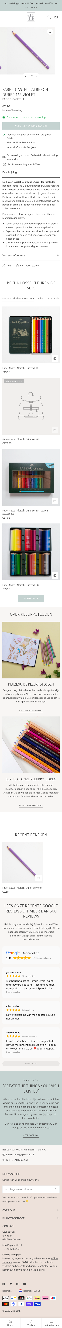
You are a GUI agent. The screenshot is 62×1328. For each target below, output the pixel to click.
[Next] (36, 76)
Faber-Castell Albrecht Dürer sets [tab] (18, 298)
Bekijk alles (31, 598)
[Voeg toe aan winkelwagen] (55, 358)
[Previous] (26, 76)
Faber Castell (13, 99)
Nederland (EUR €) (31, 1290)
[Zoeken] (49, 17)
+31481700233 (19, 1159)
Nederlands (7, 1290)
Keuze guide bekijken (31, 710)
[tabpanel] (31, 454)
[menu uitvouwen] (4, 17)
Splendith (16, 1310)
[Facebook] (3, 1284)
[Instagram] (17, 1284)
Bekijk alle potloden (31, 805)
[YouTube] (24, 1284)
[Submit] (55, 1189)
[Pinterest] (10, 1284)
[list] (31, 54)
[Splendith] (31, 16)
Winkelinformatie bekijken (21, 147)
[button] (56, 17)
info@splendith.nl (24, 1154)
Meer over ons (31, 1135)
